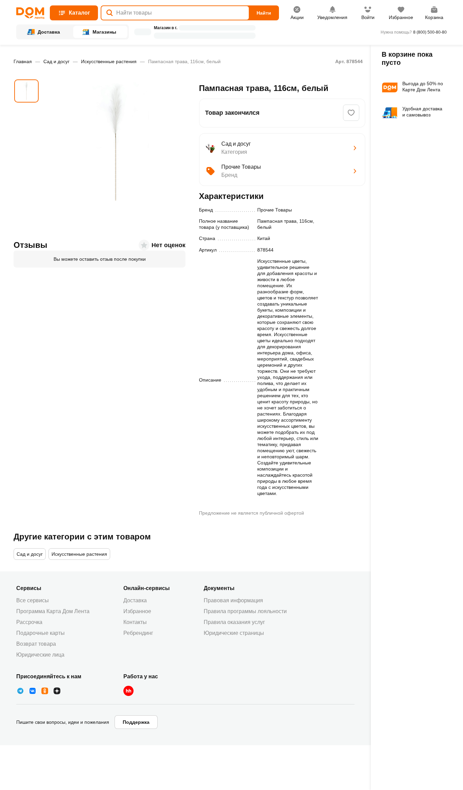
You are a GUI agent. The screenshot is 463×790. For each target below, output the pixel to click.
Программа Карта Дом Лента (52, 611)
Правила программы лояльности (245, 611)
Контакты (135, 622)
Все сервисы (32, 600)
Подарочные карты (40, 633)
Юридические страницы (234, 633)
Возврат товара (36, 644)
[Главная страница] (30, 13)
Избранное (137, 611)
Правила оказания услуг (234, 622)
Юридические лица (40, 655)
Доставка (135, 600)
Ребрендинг (138, 633)
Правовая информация (233, 600)
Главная (23, 61)
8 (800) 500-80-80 (430, 32)
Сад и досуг (56, 61)
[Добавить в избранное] (351, 113)
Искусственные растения (109, 61)
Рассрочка (29, 622)
